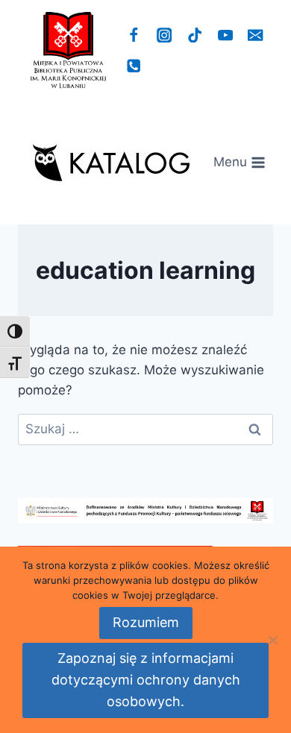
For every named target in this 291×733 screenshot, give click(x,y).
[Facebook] (134, 35)
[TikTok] (195, 35)
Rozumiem (146, 622)
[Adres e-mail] (255, 35)
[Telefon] (134, 66)
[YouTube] (225, 35)
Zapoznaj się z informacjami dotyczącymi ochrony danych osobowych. (145, 679)
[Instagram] (164, 35)
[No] (272, 639)
